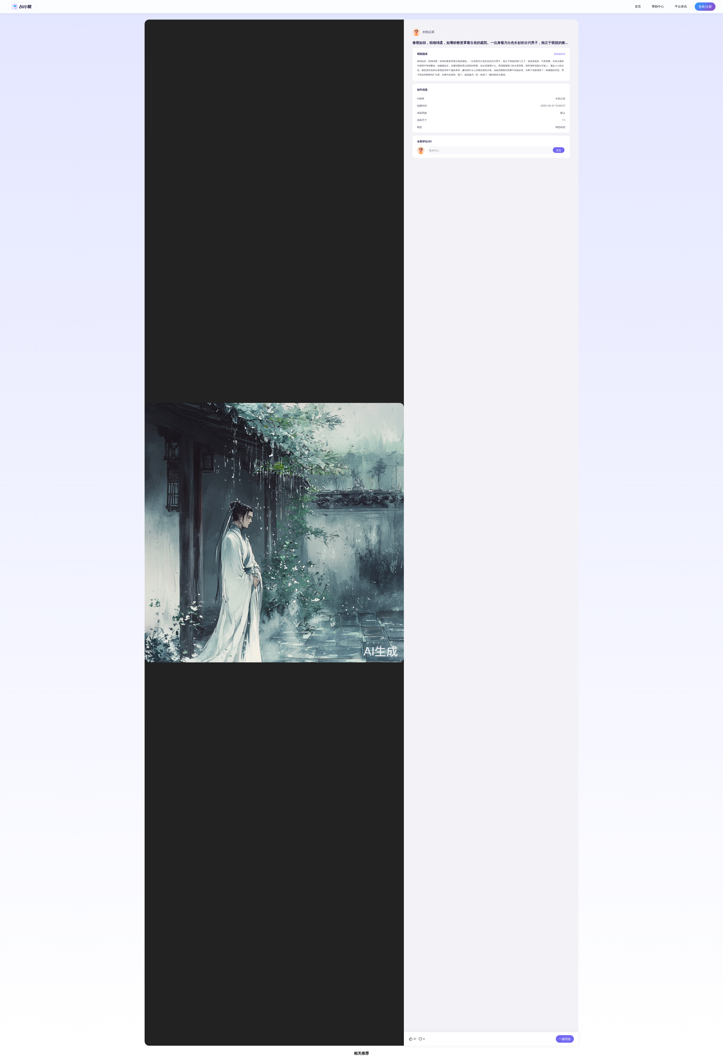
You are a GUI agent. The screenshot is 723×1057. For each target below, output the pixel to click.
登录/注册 (705, 6)
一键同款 (565, 1039)
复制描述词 (559, 54)
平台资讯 (681, 6)
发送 (558, 150)
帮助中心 (658, 6)
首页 (638, 6)
